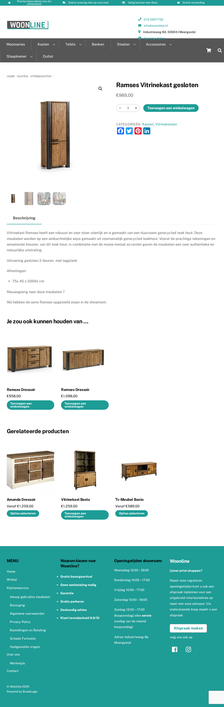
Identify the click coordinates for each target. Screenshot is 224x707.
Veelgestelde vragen (25, 647)
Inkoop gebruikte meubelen (30, 597)
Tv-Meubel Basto (129, 499)
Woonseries (15, 44)
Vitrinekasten (40, 76)
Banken (98, 44)
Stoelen (123, 44)
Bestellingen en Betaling (28, 630)
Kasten (43, 44)
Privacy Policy (20, 622)
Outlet (48, 56)
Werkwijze (17, 663)
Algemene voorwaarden (27, 613)
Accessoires (156, 44)
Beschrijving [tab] (24, 218)
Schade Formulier (23, 638)
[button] (100, 89)
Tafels (70, 44)
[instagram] (190, 649)
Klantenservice (18, 588)
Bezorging (17, 605)
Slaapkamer (16, 56)
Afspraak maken (188, 628)
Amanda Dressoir (21, 499)
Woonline (15, 686)
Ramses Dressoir (21, 389)
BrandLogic (30, 691)
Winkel (12, 579)
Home (11, 76)
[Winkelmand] (208, 50)
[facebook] (176, 649)
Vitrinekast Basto (75, 499)
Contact (13, 671)
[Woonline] (28, 27)
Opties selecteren (23, 513)
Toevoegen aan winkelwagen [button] (21, 405)
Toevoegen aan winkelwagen (170, 108)
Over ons (13, 654)
